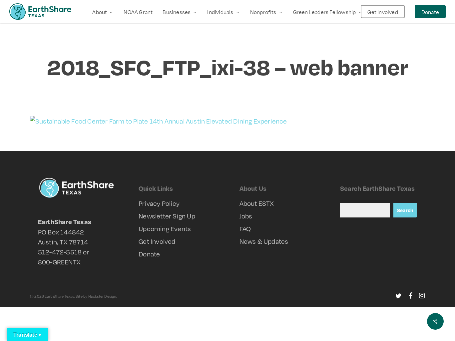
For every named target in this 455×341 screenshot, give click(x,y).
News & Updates (263, 241)
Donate (149, 253)
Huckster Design (102, 296)
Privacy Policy (159, 203)
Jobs (245, 215)
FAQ (245, 228)
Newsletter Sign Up (167, 215)
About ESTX (256, 203)
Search (405, 210)
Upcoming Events (165, 228)
